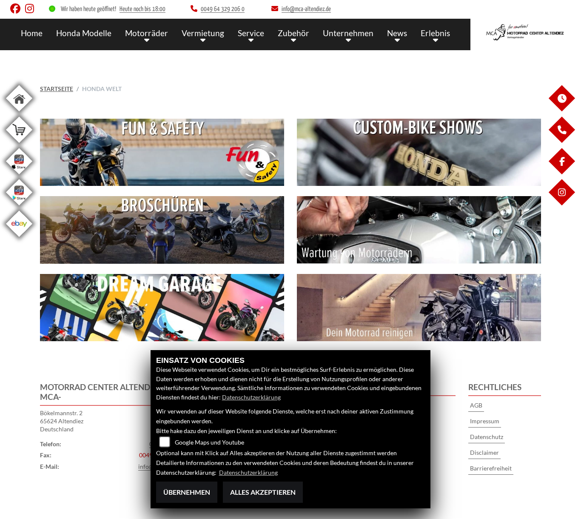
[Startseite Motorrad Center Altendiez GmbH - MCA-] (525, 32)
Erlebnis (435, 33)
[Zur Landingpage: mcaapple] (19, 176)
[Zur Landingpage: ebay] (19, 238)
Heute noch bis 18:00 (142, 9)
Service (251, 33)
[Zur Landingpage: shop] (19, 144)
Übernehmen (186, 492)
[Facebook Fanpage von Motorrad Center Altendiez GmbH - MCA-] (17, 10)
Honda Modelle (83, 33)
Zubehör (293, 33)
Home (32, 33)
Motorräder (146, 33)
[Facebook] (561, 172)
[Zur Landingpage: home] (19, 113)
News (397, 33)
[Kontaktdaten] (561, 141)
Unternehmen (348, 33)
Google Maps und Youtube (209, 442)
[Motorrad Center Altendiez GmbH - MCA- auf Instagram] (31, 10)
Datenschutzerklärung (251, 397)
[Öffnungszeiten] (561, 109)
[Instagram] (561, 203)
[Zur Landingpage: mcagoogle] (19, 207)
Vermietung (203, 33)
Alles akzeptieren (263, 492)
